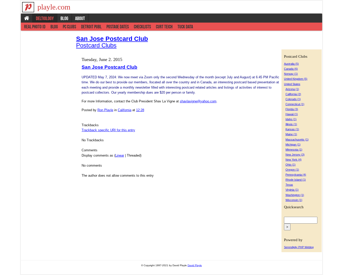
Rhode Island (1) (295, 179)
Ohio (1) (290, 164)
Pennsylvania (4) (295, 174)
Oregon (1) (292, 169)
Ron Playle (105, 110)
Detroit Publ (91, 26)
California (124, 110)
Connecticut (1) (294, 104)
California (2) (293, 94)
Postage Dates (117, 26)
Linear (119, 155)
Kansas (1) (292, 129)
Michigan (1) (293, 144)
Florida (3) (291, 109)
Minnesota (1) (293, 149)
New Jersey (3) (295, 154)
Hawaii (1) (291, 114)
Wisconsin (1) (293, 199)
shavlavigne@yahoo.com (198, 101)
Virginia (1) (292, 189)
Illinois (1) (291, 124)
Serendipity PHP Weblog (299, 247)
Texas (289, 184)
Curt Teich (164, 26)
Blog (54, 26)
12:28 (140, 110)
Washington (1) (294, 194)
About (80, 18)
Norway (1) (291, 73)
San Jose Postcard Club (112, 38)
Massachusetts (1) (297, 139)
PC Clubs (69, 26)
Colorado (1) (293, 99)
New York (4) (293, 159)
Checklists (142, 26)
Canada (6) (291, 68)
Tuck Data (185, 26)
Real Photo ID (34, 26)
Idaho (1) (291, 119)
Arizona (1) (292, 89)
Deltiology (45, 18)
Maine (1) (291, 134)
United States (292, 84)
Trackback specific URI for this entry (108, 130)
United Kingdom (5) (295, 78)
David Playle (195, 265)
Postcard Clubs (96, 45)
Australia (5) (291, 63)
